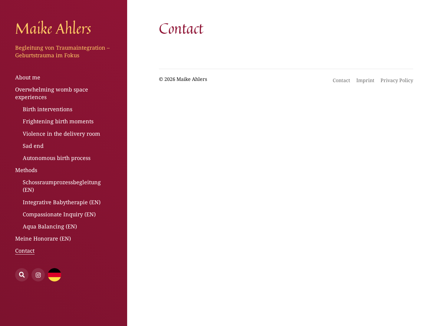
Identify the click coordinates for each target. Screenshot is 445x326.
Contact (25, 250)
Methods (26, 170)
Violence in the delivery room (61, 133)
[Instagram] (38, 274)
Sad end (33, 145)
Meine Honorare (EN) (43, 238)
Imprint (365, 80)
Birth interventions (47, 109)
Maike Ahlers (53, 28)
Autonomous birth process (57, 157)
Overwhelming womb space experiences (51, 93)
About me (27, 77)
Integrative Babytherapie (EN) (62, 202)
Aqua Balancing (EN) (50, 226)
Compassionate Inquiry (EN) (59, 214)
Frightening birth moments (58, 121)
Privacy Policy (397, 80)
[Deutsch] (54, 274)
